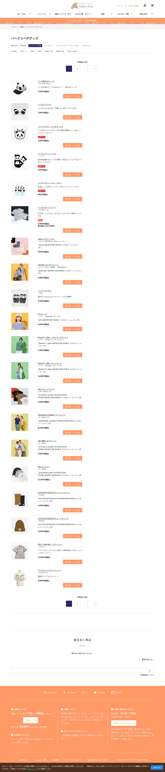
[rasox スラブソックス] (23, 246)
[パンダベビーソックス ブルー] (23, 190)
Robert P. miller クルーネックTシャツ (53, 337)
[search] (151, 670)
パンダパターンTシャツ (47, 207)
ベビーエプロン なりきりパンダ (50, 126)
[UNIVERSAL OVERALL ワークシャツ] (23, 422)
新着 (102, 14)
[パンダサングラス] (23, 111)
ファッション (42, 14)
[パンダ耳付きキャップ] (23, 88)
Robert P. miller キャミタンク (50, 363)
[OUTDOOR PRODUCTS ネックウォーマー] (23, 499)
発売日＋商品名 (72, 51)
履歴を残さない (148, 659)
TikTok (118, 692)
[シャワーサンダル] (23, 298)
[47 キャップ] (23, 321)
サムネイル (86, 45)
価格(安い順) (49, 51)
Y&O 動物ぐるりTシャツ (47, 441)
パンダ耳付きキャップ (46, 81)
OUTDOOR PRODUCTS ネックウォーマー (54, 493)
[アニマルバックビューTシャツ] (23, 577)
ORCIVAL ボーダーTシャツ (48, 265)
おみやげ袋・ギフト (82, 14)
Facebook (71, 692)
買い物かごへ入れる (72, 96)
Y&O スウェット (44, 467)
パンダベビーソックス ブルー (49, 183)
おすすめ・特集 (123, 14)
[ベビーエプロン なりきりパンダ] (23, 133)
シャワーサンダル (44, 291)
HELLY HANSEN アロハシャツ (50, 544)
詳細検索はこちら (147, 675)
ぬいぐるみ (21, 14)
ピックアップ (48, 45)
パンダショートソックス (47, 154)
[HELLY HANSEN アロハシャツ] (23, 551)
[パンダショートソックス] (23, 160)
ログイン (120, 6)
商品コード (24, 51)
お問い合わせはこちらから (124, 723)
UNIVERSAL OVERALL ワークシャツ (52, 415)
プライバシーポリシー (73, 760)
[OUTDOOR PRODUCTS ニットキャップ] (23, 525)
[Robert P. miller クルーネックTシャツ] (23, 344)
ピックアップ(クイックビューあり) (67, 45)
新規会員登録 (134, 6)
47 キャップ (42, 314)
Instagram (52, 692)
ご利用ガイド (24, 760)
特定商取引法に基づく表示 (97, 760)
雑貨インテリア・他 (62, 14)
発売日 (40, 51)
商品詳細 (23, 45)
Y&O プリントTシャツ (46, 389)
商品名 (32, 51)
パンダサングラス (44, 104)
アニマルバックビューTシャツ (49, 570)
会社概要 (55, 760)
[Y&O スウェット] (23, 474)
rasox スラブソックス (46, 239)
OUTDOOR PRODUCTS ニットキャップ (53, 518)
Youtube (101, 692)
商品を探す (143, 14)
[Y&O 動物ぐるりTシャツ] (23, 448)
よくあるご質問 (41, 760)
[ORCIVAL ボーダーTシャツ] (23, 272)
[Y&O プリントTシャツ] (23, 396)
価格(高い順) (60, 51)
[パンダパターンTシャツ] (23, 214)
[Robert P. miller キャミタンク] (23, 370)
